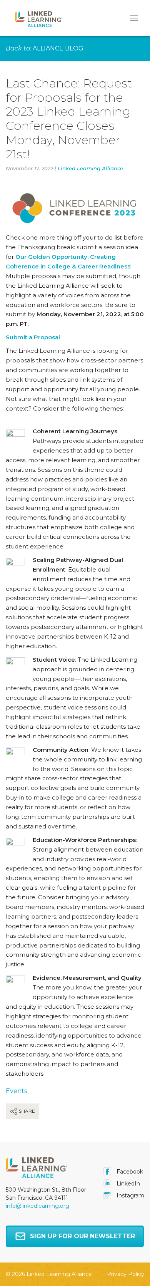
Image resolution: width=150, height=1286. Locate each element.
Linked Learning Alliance (90, 168)
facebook (129, 1171)
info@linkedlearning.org (37, 1205)
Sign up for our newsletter (82, 1236)
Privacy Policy (125, 1274)
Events (16, 1091)
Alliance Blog (58, 48)
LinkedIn (127, 1183)
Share (26, 1111)
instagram (129, 1195)
